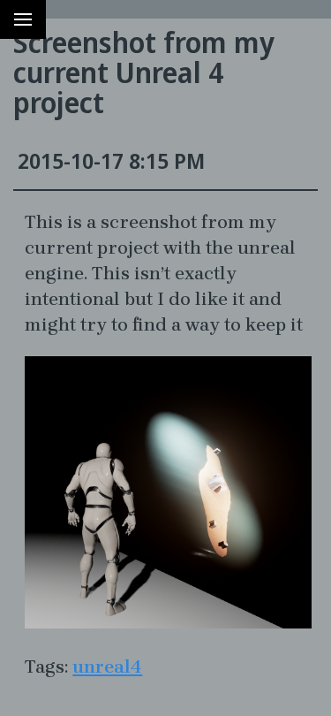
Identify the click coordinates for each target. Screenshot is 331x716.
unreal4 (107, 666)
